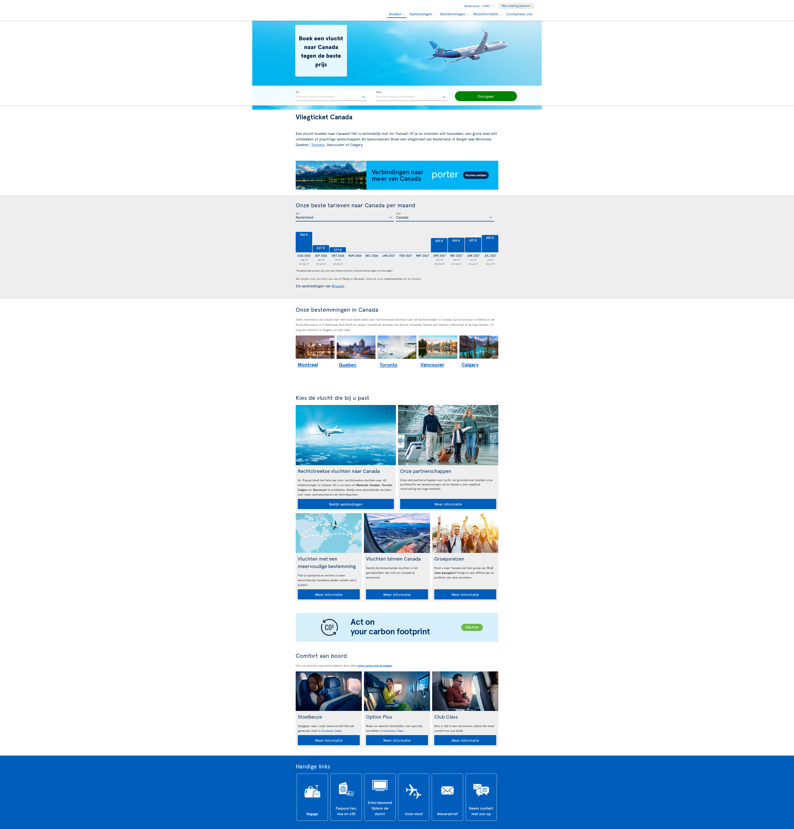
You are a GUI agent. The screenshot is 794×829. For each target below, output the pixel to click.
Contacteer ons (519, 13)
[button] (486, 96)
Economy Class (331, 731)
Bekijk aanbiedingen (345, 504)
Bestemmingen (452, 13)
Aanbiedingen (420, 13)
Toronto (317, 144)
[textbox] (331, 96)
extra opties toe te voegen (375, 665)
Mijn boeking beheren (516, 6)
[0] (354, 242)
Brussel (338, 285)
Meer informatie (448, 504)
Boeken (394, 14)
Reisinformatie (485, 13)
